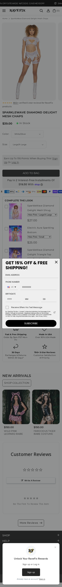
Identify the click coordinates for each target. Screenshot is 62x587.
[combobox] (12, 287)
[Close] (56, 262)
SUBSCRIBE (31, 323)
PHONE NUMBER (13, 282)
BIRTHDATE (11, 293)
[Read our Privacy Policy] (54, 312)
